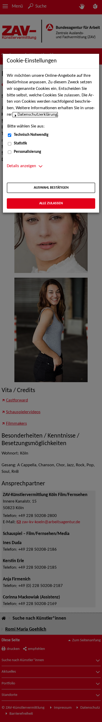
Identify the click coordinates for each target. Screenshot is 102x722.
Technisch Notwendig (31, 135)
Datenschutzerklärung (37, 115)
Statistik (20, 143)
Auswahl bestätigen (51, 188)
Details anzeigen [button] (21, 166)
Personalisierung (27, 152)
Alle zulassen (51, 203)
